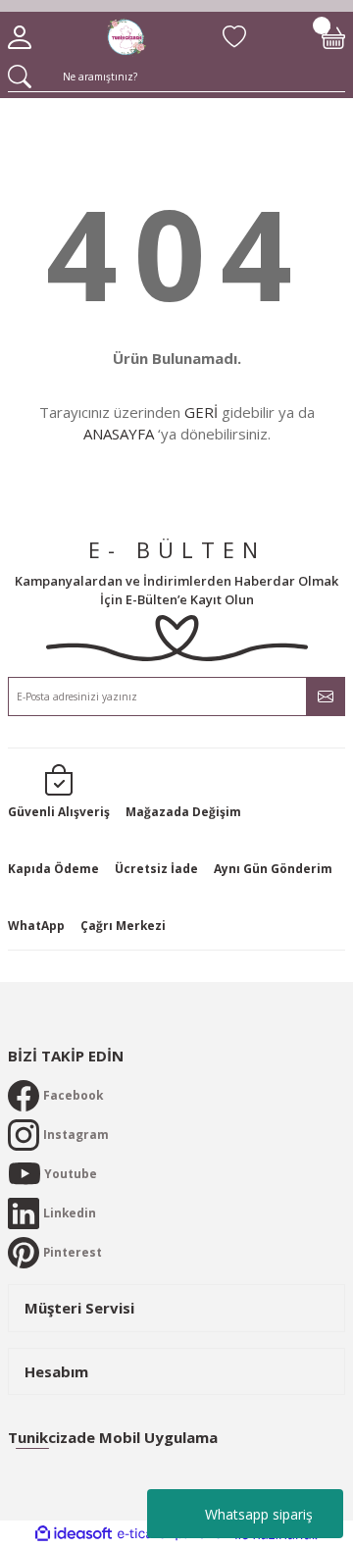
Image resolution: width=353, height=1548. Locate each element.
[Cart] (333, 37)
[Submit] (325, 696)
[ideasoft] (73, 1534)
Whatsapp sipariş (259, 1514)
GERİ (201, 412)
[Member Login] (19, 37)
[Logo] (126, 37)
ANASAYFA (118, 433)
